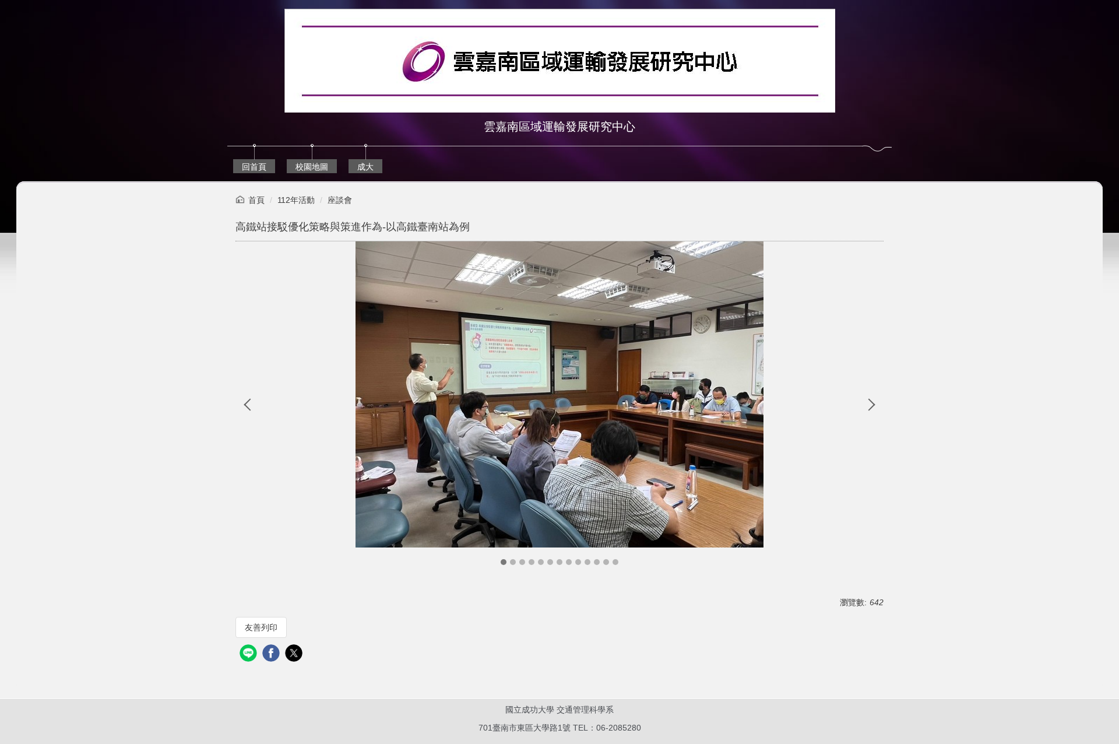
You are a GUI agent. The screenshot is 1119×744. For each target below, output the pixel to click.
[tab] (503, 562)
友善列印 (261, 627)
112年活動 (296, 200)
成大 (365, 166)
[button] (250, 404)
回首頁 (254, 166)
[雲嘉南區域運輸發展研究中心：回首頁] (559, 62)
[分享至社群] (250, 654)
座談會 (340, 200)
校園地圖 (311, 166)
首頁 (256, 200)
